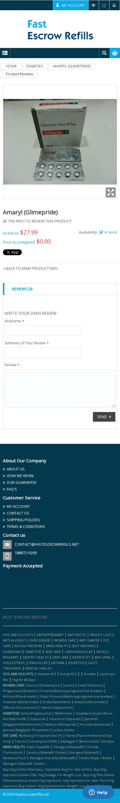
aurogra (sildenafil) (84, 752)
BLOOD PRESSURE (28, 646)
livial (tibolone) (90, 685)
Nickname (14, 321)
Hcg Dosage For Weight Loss (60, 775)
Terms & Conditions (26, 526)
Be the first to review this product (37, 221)
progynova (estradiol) (19, 691)
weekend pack (14, 758)
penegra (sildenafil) (68, 747)
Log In (115, 5)
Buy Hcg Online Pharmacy (23, 769)
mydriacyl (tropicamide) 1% (40, 735)
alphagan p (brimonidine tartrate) (87, 741)
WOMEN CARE (64, 640)
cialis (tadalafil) (38, 747)
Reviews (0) (22, 288)
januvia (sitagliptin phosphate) (26, 730)
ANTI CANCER (89, 640)
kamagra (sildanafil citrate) (23, 763)
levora (68, 685)
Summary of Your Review (26, 343)
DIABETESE (33, 651)
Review (12, 365)
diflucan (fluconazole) (20, 707)
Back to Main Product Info (30, 268)
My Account (73, 5)
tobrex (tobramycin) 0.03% (36, 741)
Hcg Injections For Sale (80, 780)
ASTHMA (58, 663)
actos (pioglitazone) (36, 713)
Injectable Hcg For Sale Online (68, 769)
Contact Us (18, 513)
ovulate (90, 674)
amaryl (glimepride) (61, 724)
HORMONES (12, 651)
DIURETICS (76, 663)
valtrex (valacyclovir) (57, 707)
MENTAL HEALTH (39, 668)
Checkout (104, 5)
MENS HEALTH (57, 646)
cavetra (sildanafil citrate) (46, 752)
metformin (63, 713)
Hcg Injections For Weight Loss (61, 786)
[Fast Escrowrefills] (60, 29)
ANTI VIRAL (102, 657)
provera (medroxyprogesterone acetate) (71, 691)
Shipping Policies (23, 519)
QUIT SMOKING (84, 646)
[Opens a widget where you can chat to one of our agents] (98, 792)
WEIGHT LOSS (100, 634)
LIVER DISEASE (39, 640)
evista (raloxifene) (56, 702)
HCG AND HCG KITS (18, 634)
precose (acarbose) (95, 724)
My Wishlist (94, 5)
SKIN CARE (53, 651)
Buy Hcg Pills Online (98, 775)
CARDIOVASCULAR (79, 651)
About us (16, 469)
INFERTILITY (81, 657)
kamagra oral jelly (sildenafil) (52, 758)
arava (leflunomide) (89, 702)
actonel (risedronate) (19, 696)
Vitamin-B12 (47, 674)
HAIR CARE (60, 657)
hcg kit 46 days (24, 679)
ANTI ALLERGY (14, 640)
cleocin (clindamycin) (42, 685)
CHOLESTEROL (14, 663)
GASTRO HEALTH (35, 657)
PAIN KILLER (38, 663)
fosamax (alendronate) (21, 702)
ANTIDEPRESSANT (51, 634)
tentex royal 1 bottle (95, 758)
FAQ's (12, 489)
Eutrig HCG (68, 674)
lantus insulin (63, 730)
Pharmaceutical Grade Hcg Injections (32, 780)
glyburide (38, 719)
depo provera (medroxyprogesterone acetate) (76, 696)
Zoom (111, 192)
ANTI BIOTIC (77, 634)
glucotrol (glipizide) (65, 719)
